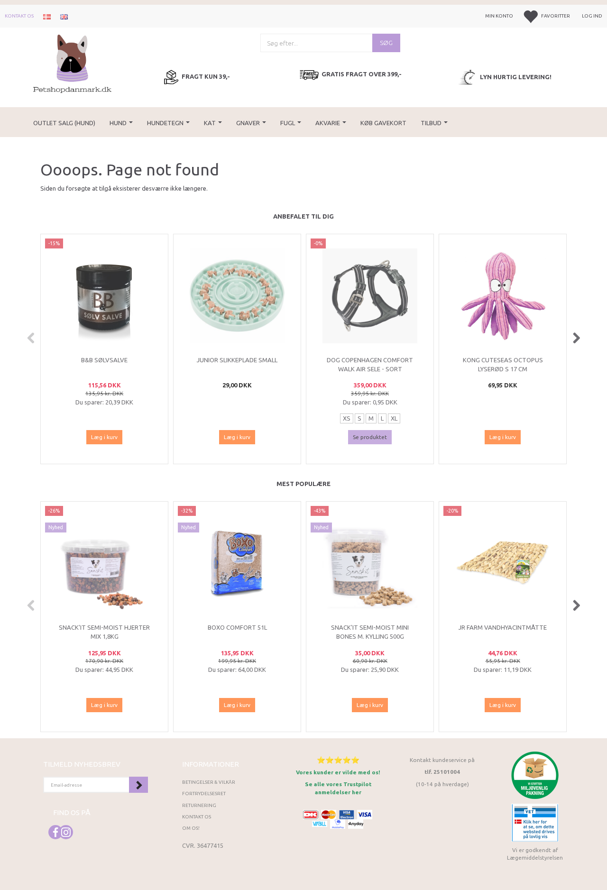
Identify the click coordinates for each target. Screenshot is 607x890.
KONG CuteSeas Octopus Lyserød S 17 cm (503, 364)
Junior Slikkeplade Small (237, 360)
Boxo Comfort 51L (237, 627)
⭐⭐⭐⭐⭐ (338, 760)
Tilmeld (138, 785)
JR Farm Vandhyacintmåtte (503, 627)
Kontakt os (19, 15)
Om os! (191, 828)
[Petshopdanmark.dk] (72, 63)
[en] (64, 16)
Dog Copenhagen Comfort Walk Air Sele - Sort (370, 364)
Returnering (199, 805)
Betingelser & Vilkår (208, 782)
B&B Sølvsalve (104, 360)
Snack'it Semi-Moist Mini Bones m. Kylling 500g (370, 632)
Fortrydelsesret (204, 793)
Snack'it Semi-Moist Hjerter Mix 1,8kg (104, 632)
